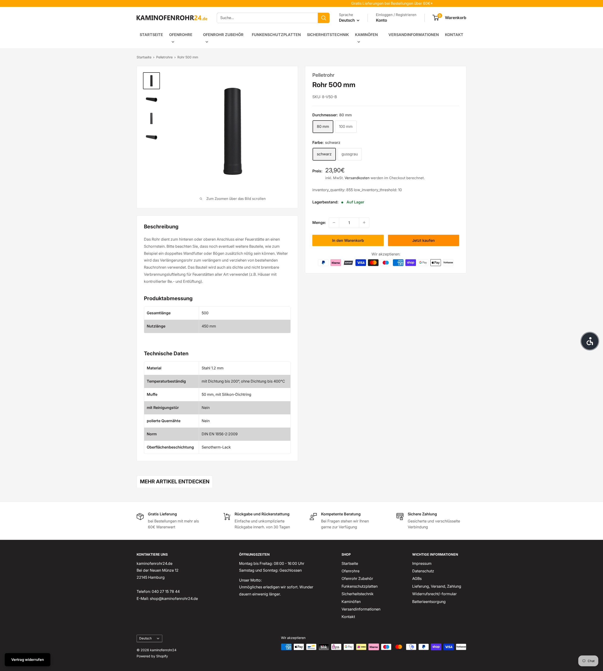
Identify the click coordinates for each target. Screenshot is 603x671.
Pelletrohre (164, 57)
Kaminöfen (366, 34)
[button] (589, 341)
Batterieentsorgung (429, 601)
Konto (381, 20)
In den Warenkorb (348, 240)
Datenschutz (423, 571)
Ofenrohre (180, 34)
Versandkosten (357, 177)
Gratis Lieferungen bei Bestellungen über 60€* (379, 3)
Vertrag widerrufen (27, 659)
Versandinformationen (413, 34)
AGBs (417, 578)
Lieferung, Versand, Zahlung (436, 586)
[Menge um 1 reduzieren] (334, 222)
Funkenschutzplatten (276, 34)
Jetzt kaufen (423, 240)
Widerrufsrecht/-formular (434, 593)
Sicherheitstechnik (328, 34)
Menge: (319, 222)
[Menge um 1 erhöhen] (364, 222)
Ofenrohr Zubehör (223, 34)
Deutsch (145, 638)
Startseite (151, 34)
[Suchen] (324, 18)
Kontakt (454, 34)
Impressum (422, 563)
